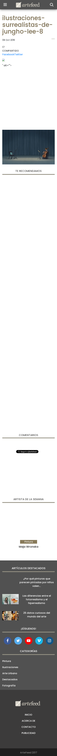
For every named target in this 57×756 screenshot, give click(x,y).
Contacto (28, 727)
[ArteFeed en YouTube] (28, 641)
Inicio (28, 714)
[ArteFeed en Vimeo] (39, 641)
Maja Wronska (28, 547)
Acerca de (28, 721)
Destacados (9, 679)
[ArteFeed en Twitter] (18, 641)
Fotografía (9, 685)
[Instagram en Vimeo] (49, 641)
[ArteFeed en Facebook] (7, 641)
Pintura (6, 661)
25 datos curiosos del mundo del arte (36, 614)
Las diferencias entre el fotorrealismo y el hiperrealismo (36, 599)
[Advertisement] (28, 97)
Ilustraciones (10, 667)
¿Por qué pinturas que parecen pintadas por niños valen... (36, 582)
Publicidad (28, 733)
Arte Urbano (9, 673)
